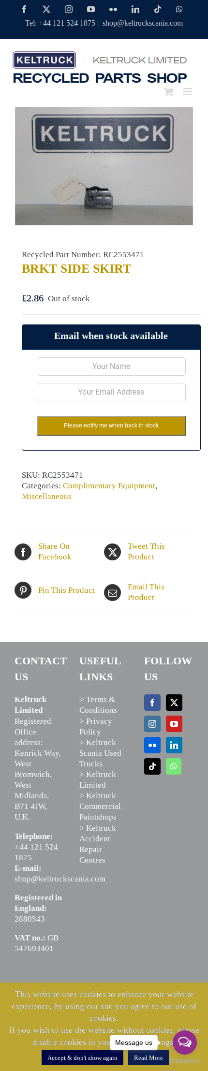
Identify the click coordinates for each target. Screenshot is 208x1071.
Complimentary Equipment (109, 485)
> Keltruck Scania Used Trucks (100, 753)
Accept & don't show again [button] (82, 1057)
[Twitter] (174, 702)
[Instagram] (152, 724)
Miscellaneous (47, 496)
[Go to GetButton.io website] (184, 1061)
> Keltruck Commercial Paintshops (100, 806)
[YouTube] (174, 724)
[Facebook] (152, 702)
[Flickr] (152, 745)
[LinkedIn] (174, 745)
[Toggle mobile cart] (169, 92)
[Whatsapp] (173, 766)
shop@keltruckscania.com (143, 23)
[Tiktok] (152, 766)
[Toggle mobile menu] (188, 92)
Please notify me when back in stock (111, 425)
